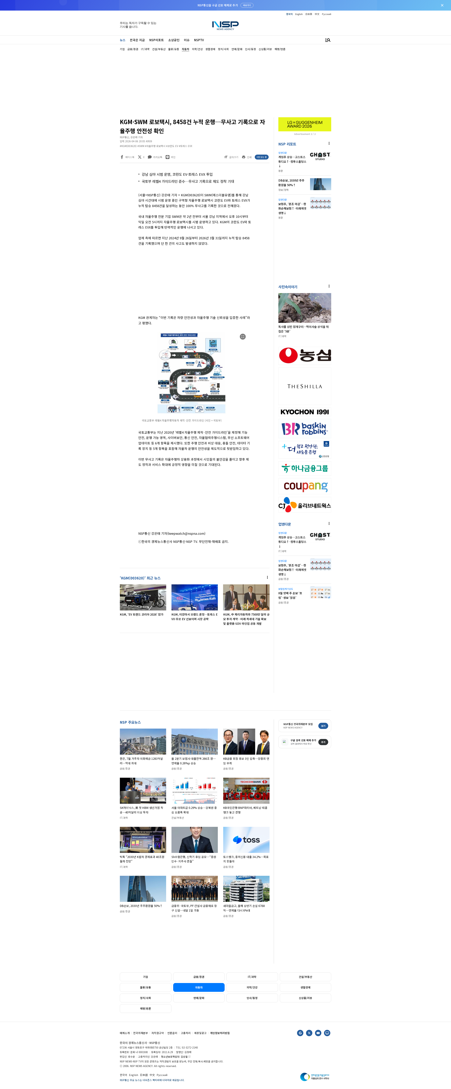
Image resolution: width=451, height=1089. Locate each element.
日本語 (308, 14)
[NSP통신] (225, 25)
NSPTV (199, 40)
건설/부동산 (305, 977)
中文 (317, 14)
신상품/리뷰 (305, 998)
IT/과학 (252, 977)
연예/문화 (198, 998)
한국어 (289, 14)
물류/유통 (145, 987)
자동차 (199, 987)
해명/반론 (145, 1008)
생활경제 (305, 987)
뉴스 (122, 40)
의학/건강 (252, 987)
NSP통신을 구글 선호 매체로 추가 (217, 5)
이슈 (187, 40)
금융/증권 (198, 977)
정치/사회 (145, 998)
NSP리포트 (156, 40)
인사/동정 (252, 998)
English (299, 14)
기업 (145, 977)
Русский (326, 14)
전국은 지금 (137, 40)
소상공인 (174, 40)
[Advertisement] (349, 156)
